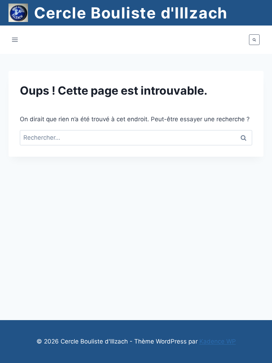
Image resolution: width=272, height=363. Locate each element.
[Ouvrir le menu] (15, 39)
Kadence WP (217, 341)
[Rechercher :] (136, 137)
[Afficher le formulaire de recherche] (254, 39)
